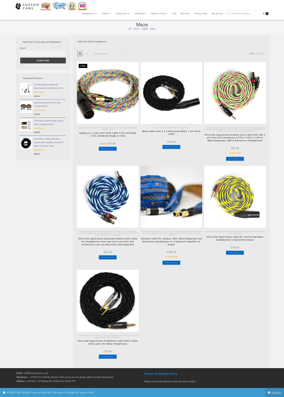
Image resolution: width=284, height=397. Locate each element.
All (263, 53)
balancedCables (120, 127)
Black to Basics (160, 127)
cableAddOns (223, 127)
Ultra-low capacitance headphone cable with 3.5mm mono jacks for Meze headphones (108, 342)
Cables (129, 127)
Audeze (81, 127)
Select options (108, 148)
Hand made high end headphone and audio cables (234, 128)
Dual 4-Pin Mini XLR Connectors (246, 127)
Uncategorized (182, 127)
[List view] (86, 53)
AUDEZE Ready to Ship (104, 127)
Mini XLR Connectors (236, 131)
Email (23, 48)
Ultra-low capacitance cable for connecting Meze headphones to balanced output (235, 238)
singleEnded (249, 131)
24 (260, 53)
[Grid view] (79, 53)
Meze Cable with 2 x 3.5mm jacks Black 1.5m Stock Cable (171, 133)
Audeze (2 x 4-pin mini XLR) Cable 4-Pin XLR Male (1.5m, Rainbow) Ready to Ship (107, 134)
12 (256, 53)
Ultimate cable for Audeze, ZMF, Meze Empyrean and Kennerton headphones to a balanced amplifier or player (171, 241)
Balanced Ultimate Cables (151, 231)
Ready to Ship (108, 129)
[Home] (130, 28)
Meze (152, 28)
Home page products (247, 129)
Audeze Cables (90, 127)
